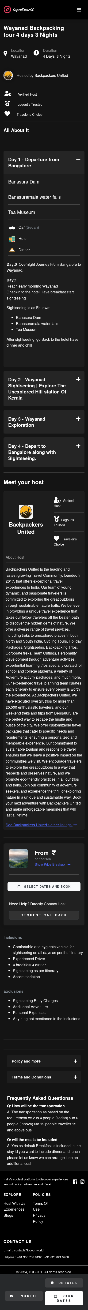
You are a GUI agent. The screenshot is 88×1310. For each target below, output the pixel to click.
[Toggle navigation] (79, 9)
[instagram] (82, 1181)
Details (67, 1283)
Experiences (14, 1209)
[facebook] (75, 1181)
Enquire (27, 1296)
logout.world (23, 9)
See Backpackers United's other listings (39, 824)
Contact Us (18, 1241)
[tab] (44, 162)
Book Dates (65, 1298)
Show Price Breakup (50, 864)
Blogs (8, 1215)
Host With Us (14, 1203)
